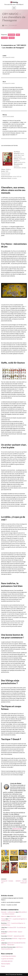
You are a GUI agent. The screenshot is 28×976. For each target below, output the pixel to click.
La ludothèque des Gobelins (8, 956)
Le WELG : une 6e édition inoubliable (10, 902)
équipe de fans (17, 828)
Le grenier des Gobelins (7, 958)
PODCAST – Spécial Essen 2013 (15, 936)
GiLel (4, 81)
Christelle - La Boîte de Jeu (8, 912)
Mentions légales (5, 963)
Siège (18, 34)
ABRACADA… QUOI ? (15, 916)
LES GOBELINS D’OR (6, 961)
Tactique (11, 37)
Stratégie (4, 37)
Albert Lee (4, 916)
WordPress (19, 974)
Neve (7, 974)
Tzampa (3, 919)
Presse (3, 966)
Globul (5, 25)
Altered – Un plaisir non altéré (9, 905)
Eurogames (11, 34)
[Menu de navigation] (14, 8)
